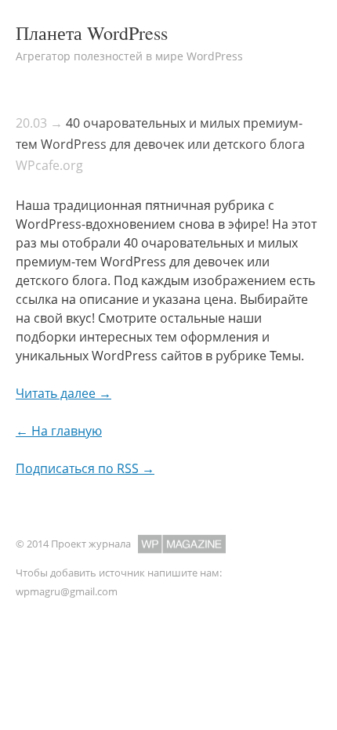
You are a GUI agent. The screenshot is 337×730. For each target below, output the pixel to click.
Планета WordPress (92, 32)
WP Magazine (182, 543)
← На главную (59, 430)
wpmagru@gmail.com (67, 591)
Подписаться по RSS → (85, 468)
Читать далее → (63, 393)
